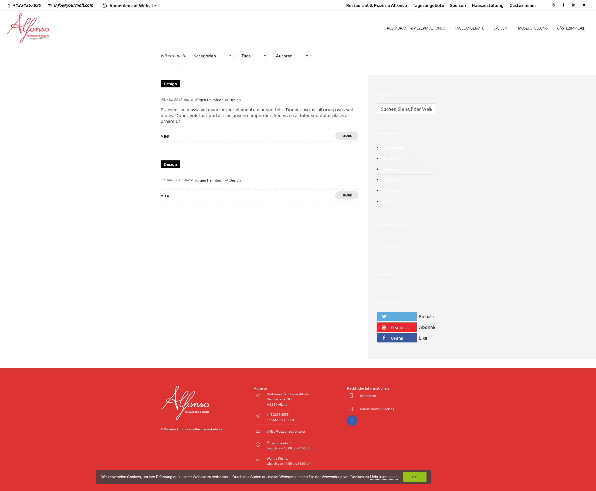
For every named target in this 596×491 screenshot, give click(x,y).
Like (423, 338)
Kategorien (204, 55)
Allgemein (394, 148)
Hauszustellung (488, 5)
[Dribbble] (553, 5)
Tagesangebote (428, 5)
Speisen (458, 5)
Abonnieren (428, 327)
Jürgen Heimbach (209, 99)
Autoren (284, 55)
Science (391, 190)
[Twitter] (584, 5)
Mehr (165, 136)
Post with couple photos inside (195, 93)
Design (390, 169)
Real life (392, 180)
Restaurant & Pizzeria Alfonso (376, 5)
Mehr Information (384, 476)
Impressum (368, 395)
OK (414, 477)
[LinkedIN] (574, 5)
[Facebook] (563, 5)
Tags (246, 55)
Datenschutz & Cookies (377, 409)
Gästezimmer (522, 5)
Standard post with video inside (196, 173)
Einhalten (428, 316)
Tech (388, 201)
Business (392, 158)
